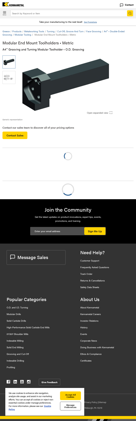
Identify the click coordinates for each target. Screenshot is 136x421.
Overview (14, 189)
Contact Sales (14, 135)
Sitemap (102, 402)
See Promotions (90, 22)
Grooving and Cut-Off (18, 354)
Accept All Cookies (70, 395)
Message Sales (32, 257)
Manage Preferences (70, 406)
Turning (51, 31)
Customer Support (89, 260)
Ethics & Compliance (91, 354)
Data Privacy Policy (88, 402)
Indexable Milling (15, 340)
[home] (12, 5)
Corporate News (88, 340)
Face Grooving (93, 31)
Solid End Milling (15, 347)
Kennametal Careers (90, 314)
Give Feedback (49, 382)
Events (83, 334)
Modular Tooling (23, 34)
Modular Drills (14, 314)
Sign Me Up (95, 231)
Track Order (86, 273)
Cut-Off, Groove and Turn (70, 31)
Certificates (86, 360)
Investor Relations (89, 320)
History (84, 327)
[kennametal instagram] (29, 382)
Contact (129, 4)
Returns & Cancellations (92, 280)
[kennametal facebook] (8, 382)
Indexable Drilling (15, 360)
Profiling (11, 367)
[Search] (130, 13)
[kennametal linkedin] (15, 382)
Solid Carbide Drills (16, 320)
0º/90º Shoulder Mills (17, 334)
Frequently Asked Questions (94, 267)
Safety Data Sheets (89, 287)
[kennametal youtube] (22, 382)
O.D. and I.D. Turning (17, 307)
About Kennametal (89, 307)
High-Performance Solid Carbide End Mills (28, 327)
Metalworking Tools (34, 31)
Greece (6, 31)
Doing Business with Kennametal (97, 347)
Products (17, 31)
